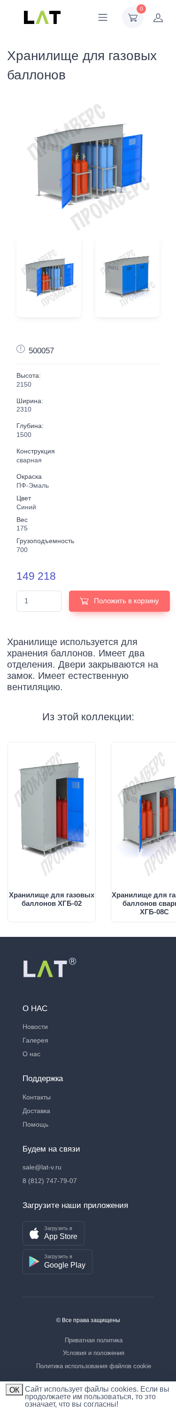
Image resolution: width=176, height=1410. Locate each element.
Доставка (36, 1110)
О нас (31, 1054)
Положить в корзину (125, 601)
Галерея (35, 1040)
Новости (35, 1026)
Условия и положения (93, 1352)
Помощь (35, 1124)
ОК (14, 1390)
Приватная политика (93, 1340)
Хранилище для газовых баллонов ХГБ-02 (51, 899)
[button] (53, 1233)
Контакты (37, 1097)
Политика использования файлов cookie (93, 1366)
